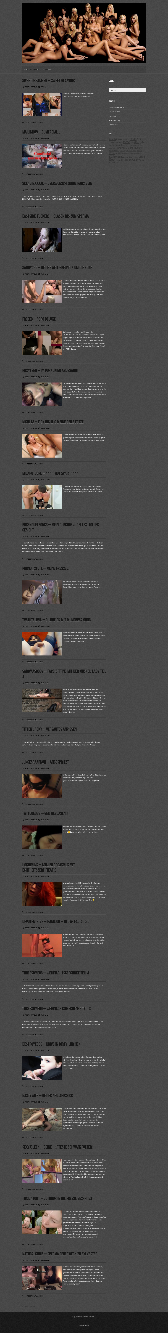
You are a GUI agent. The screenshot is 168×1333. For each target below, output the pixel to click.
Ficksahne (118, 142)
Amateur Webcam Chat (117, 107)
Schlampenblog (114, 120)
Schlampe (133, 153)
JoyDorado (47, 70)
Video (141, 159)
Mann (119, 147)
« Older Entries (28, 1306)
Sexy (126, 157)
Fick (139, 139)
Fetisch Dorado (114, 112)
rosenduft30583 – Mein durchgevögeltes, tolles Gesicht (60, 527)
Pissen (139, 150)
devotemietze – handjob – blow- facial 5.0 (55, 922)
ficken (111, 142)
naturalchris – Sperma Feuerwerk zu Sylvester (59, 1254)
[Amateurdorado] (84, 60)
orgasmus (131, 150)
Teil (122, 159)
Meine (124, 147)
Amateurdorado (89, 1317)
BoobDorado (35, 70)
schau (127, 153)
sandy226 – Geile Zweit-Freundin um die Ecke (57, 268)
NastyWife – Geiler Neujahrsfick (47, 1096)
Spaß (141, 156)
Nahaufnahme (114, 150)
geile (142, 142)
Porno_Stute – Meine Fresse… (45, 568)
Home (26, 70)
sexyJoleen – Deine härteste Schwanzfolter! (57, 1147)
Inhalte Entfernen (84, 1325)
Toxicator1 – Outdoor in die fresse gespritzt (57, 1198)
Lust (110, 148)
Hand (130, 145)
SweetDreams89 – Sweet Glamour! (49, 81)
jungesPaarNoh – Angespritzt (45, 762)
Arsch (112, 139)
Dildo (133, 139)
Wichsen (112, 162)
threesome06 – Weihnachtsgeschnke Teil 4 (55, 973)
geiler (118, 145)
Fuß (132, 142)
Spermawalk (113, 125)
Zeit (117, 162)
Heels (134, 145)
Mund (130, 147)
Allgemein (39, 123)
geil (136, 141)
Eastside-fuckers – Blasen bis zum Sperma (55, 216)
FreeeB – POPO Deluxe (39, 319)
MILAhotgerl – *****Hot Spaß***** (50, 473)
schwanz (116, 156)
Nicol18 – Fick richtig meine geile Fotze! (53, 422)
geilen (112, 144)
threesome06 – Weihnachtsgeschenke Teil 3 (56, 1009)
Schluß (138, 154)
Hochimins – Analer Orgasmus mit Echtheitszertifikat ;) (48, 867)
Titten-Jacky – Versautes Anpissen (49, 729)
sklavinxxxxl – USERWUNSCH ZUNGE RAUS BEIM (57, 183)
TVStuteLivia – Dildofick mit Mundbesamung (56, 620)
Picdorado (112, 116)
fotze (126, 141)
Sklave (131, 156)
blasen (119, 139)
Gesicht (123, 145)
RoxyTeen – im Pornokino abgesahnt (50, 370)
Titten (128, 159)
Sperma (114, 159)
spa (136, 157)
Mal (114, 148)
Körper (139, 145)
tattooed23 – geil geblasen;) (45, 813)
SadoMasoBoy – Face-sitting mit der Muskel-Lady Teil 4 (64, 674)
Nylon (122, 150)
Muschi (138, 147)
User (135, 159)
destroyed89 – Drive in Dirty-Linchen (51, 1044)
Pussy (113, 153)
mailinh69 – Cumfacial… (41, 132)
